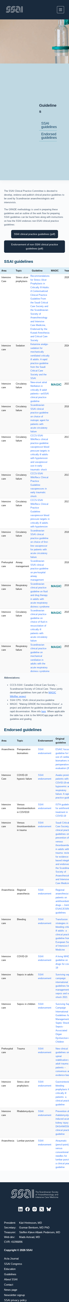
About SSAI (11, 1279)
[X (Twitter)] (41, 1209)
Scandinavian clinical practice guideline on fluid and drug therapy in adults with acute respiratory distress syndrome (39, 595)
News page (10, 1289)
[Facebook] (27, 1209)
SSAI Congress (13, 1263)
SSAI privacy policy (15, 1300)
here (43, 711)
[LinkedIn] (20, 1209)
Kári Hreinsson (27, 1222)
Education (10, 1268)
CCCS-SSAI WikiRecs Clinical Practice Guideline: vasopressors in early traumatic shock (39, 485)
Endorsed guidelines (49, 136)
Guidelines (10, 1274)
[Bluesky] (49, 1209)
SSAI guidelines (49, 125)
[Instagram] (34, 1209)
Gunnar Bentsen (28, 1227)
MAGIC (56, 384)
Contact (8, 1284)
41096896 (16, 1241)
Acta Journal (11, 1258)
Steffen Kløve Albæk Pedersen (36, 1232)
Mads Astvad (26, 1237)
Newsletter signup (14, 1295)
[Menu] (60, 9)
